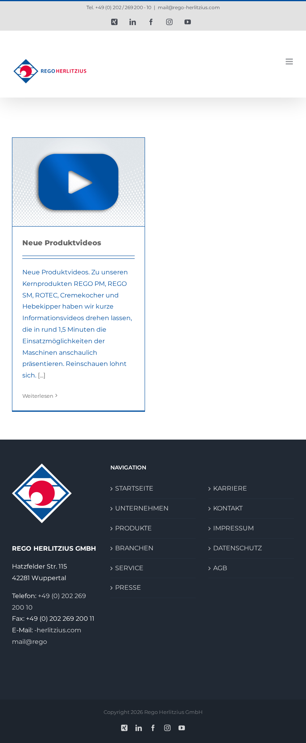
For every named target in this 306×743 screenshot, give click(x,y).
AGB (220, 568)
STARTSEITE (134, 488)
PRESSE (128, 587)
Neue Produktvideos (61, 243)
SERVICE (129, 568)
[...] (41, 375)
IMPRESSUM (233, 528)
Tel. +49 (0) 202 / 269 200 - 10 (118, 7)
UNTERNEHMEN (142, 508)
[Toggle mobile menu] (290, 61)
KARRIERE (230, 488)
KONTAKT (228, 508)
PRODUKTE (133, 528)
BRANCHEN (134, 548)
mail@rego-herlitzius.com (189, 7)
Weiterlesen (37, 396)
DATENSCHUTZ (237, 548)
